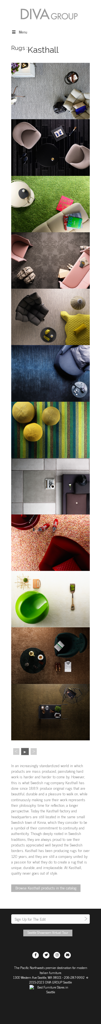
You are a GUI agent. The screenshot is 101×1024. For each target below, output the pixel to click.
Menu (23, 31)
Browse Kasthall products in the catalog (45, 887)
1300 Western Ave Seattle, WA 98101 (37, 977)
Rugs (18, 48)
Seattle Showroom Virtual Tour (47, 932)
